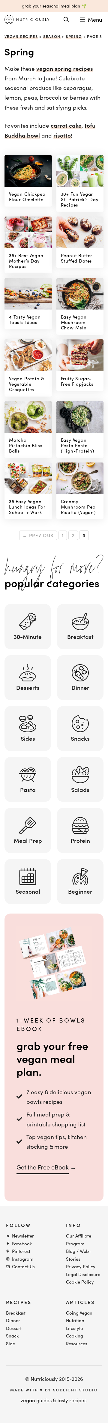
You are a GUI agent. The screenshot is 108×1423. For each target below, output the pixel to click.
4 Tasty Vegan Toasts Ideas (25, 319)
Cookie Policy (80, 1282)
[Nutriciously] (27, 19)
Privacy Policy (80, 1266)
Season (52, 36)
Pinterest (21, 1251)
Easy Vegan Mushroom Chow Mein (74, 322)
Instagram (22, 1259)
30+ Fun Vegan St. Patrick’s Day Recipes (80, 199)
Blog (70, 1251)
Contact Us (23, 1266)
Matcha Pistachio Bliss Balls (25, 445)
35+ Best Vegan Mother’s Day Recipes (26, 260)
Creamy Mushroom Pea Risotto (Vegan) (78, 506)
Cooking (74, 1336)
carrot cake (66, 125)
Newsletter (23, 1236)
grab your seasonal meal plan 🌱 (54, 6)
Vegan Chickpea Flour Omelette (27, 196)
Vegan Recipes (21, 36)
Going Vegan (79, 1313)
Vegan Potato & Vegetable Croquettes (26, 383)
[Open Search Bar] (66, 19)
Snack (12, 1336)
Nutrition (75, 1320)
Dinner (13, 1320)
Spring (74, 36)
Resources (76, 1343)
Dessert (14, 1328)
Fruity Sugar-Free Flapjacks (77, 381)
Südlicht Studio (75, 1389)
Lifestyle (74, 1328)
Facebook (22, 1244)
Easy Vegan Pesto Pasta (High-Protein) (77, 445)
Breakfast (16, 1313)
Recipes (19, 1302)
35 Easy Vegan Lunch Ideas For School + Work (27, 506)
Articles (80, 1302)
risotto (62, 135)
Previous (38, 535)
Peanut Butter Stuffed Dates (77, 258)
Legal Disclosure (83, 1274)
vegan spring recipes (64, 68)
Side (10, 1343)
